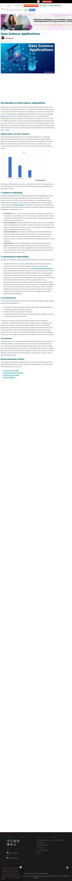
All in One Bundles (42, 850)
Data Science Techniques (11, 375)
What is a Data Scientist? (11, 370)
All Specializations (55, 5)
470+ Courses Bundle (31, 5)
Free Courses (18, 5)
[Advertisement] (12, 402)
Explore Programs (42, 845)
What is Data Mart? (9, 377)
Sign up (39, 852)
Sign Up (32, 10)
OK (21, 867)
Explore (9, 5)
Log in (26, 10)
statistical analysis (18, 205)
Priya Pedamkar (9, 38)
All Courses (43, 5)
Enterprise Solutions (43, 840)
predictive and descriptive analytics (42, 268)
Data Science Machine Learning (13, 373)
